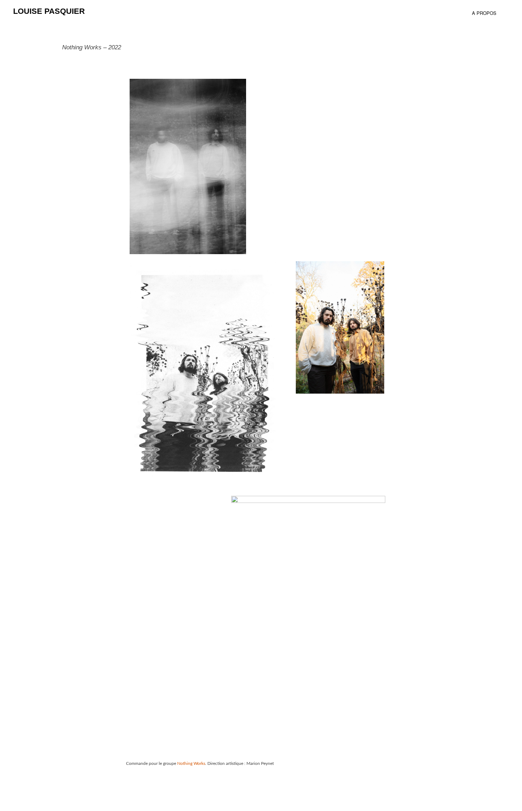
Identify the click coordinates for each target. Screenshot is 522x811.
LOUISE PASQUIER (49, 11)
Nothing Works (190, 763)
